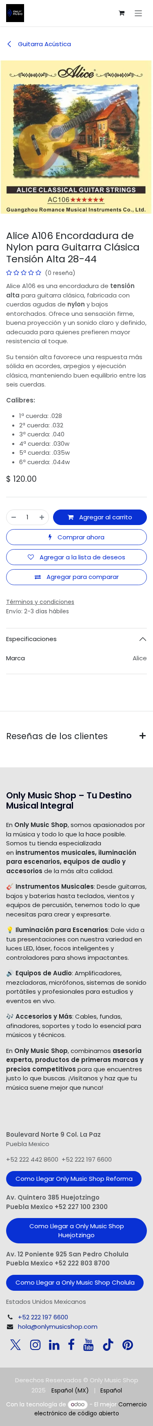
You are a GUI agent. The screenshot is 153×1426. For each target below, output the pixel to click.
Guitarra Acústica (43, 44)
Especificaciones (31, 639)
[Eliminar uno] (14, 517)
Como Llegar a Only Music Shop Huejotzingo (76, 1231)
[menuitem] (70, 1390)
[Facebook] (71, 1345)
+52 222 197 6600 (43, 1317)
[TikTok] (108, 1345)
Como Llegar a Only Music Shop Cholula (75, 1282)
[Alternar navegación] (138, 13)
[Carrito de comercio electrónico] (121, 13)
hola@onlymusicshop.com (58, 1326)
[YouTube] (88, 1345)
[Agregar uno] (42, 517)
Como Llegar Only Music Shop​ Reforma (74, 1178)
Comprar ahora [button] (80, 537)
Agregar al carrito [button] (105, 517)
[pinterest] (127, 1345)
